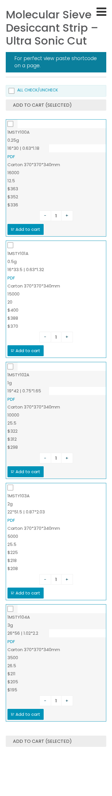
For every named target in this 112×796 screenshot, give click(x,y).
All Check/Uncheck (37, 90)
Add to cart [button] (28, 229)
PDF (11, 157)
